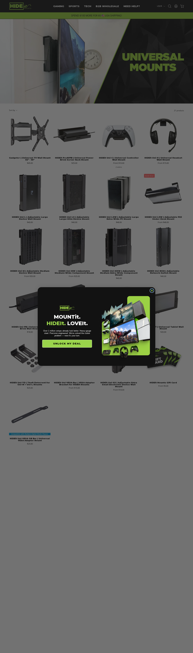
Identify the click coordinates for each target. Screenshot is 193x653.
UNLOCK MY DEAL (67, 343)
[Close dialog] (152, 290)
